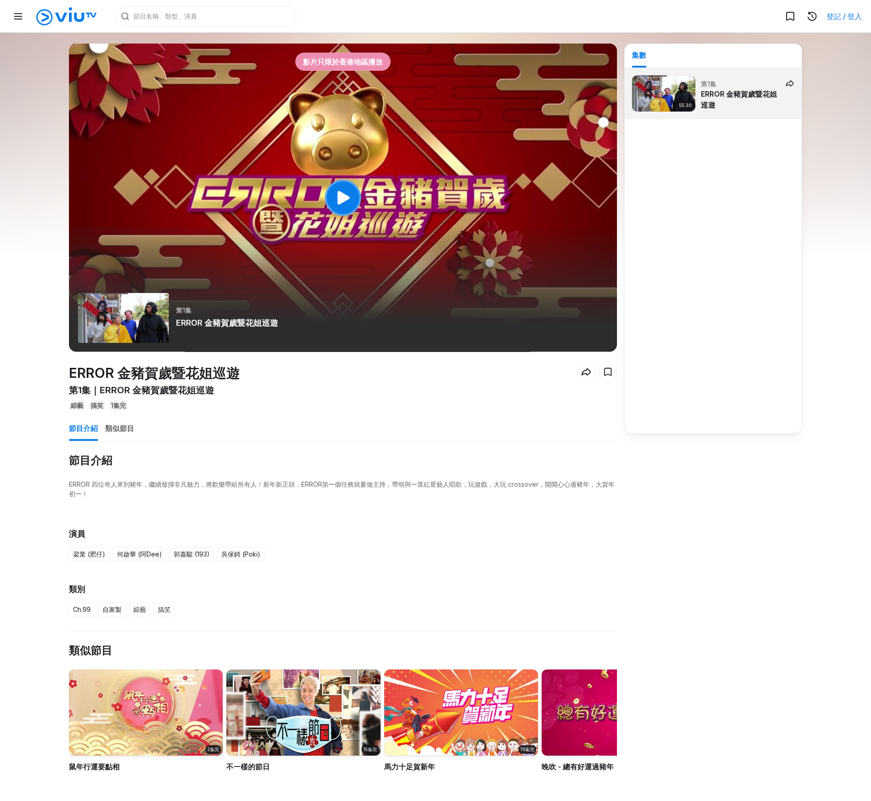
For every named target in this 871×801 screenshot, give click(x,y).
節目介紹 (83, 428)
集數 (639, 54)
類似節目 (119, 428)
